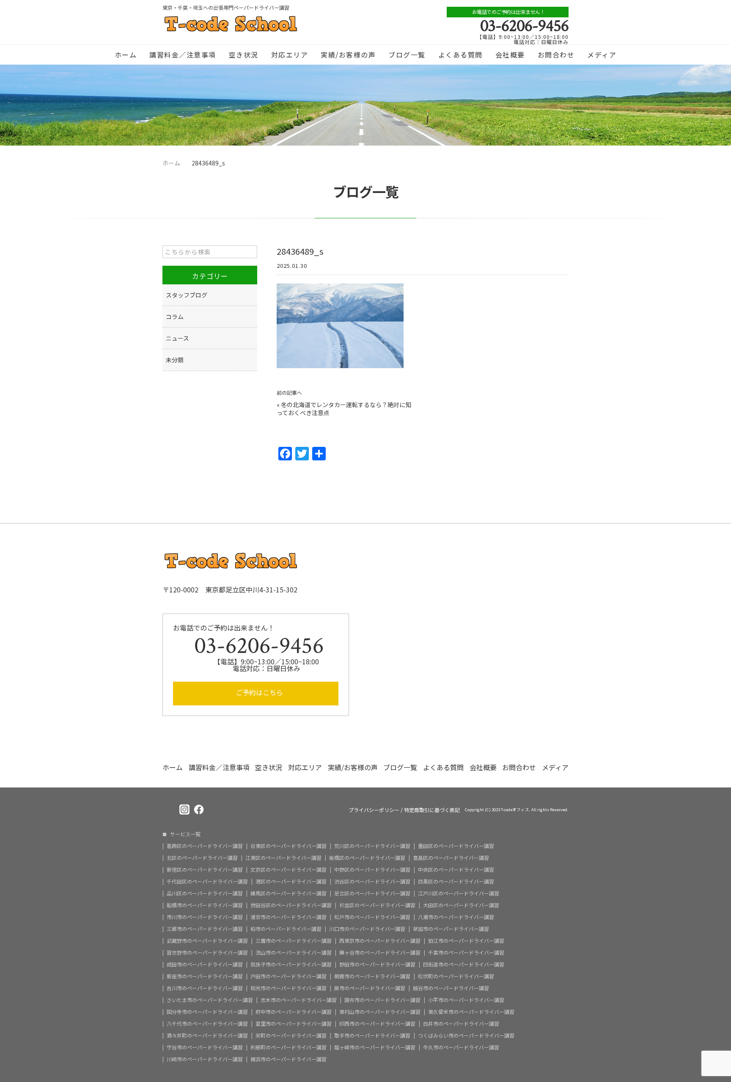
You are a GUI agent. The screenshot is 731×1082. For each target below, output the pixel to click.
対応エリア (289, 55)
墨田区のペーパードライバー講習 (456, 845)
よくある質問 (460, 55)
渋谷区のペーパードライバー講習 (372, 881)
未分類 (175, 359)
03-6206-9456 (524, 25)
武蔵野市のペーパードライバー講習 (207, 940)
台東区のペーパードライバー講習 (288, 845)
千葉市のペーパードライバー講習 (466, 952)
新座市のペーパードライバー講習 (205, 976)
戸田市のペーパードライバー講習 (288, 976)
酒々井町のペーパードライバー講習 (207, 1035)
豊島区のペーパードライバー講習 (451, 857)
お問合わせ (556, 55)
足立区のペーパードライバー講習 (372, 893)
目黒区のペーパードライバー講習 (456, 881)
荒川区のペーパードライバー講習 (372, 845)
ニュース (177, 338)
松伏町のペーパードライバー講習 (456, 976)
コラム (175, 316)
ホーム (126, 55)
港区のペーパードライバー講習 (291, 881)
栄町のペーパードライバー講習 (291, 1035)
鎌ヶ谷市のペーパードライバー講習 (379, 952)
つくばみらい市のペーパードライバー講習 (466, 1035)
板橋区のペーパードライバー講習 (367, 857)
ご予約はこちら (259, 692)
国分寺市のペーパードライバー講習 (207, 1011)
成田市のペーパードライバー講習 (205, 964)
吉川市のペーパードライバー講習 (205, 988)
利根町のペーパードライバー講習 (288, 1047)
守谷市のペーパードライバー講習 (205, 1047)
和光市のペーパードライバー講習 (288, 988)
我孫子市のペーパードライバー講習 (291, 964)
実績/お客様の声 (348, 55)
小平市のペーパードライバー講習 (466, 999)
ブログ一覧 (407, 55)
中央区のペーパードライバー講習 (456, 869)
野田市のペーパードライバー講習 (377, 964)
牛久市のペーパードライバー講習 (461, 1047)
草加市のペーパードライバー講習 (451, 928)
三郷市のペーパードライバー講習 (205, 928)
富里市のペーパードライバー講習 (294, 1023)
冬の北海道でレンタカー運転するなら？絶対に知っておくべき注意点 (344, 408)
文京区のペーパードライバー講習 (288, 869)
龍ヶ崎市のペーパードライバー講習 (374, 1047)
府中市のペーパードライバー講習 (294, 1011)
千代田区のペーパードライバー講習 (207, 881)
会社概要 (510, 55)
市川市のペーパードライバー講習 (205, 917)
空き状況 (243, 55)
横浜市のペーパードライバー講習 (288, 1059)
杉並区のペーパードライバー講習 (377, 905)
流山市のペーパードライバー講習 (294, 952)
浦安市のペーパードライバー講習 (288, 917)
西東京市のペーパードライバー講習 (379, 940)
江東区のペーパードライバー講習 (283, 857)
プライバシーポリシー (374, 809)
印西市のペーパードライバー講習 (377, 1023)
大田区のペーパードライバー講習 (461, 905)
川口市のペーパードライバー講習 (367, 928)
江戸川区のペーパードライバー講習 (458, 893)
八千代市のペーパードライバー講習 (207, 1023)
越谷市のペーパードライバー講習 (451, 988)
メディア (601, 55)
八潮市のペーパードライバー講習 (456, 917)
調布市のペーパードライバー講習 (382, 999)
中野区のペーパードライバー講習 (372, 869)
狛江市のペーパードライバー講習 (466, 940)
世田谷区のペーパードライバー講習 (291, 905)
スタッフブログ (186, 295)
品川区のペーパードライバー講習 (205, 893)
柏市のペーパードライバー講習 (286, 928)
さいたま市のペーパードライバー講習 (210, 999)
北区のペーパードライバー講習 (202, 857)
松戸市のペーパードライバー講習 (372, 917)
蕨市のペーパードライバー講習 (369, 988)
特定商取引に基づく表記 (432, 809)
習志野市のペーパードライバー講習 (207, 952)
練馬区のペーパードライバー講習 (288, 893)
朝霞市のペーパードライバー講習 (372, 976)
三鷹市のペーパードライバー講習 (294, 940)
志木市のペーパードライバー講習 (299, 999)
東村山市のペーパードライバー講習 (379, 1011)
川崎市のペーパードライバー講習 (205, 1059)
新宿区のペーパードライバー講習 (205, 869)
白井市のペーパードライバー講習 (461, 1023)
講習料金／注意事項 (182, 55)
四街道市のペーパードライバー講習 (463, 964)
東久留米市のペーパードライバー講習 (471, 1011)
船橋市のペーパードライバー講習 (205, 905)
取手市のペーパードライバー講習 (372, 1035)
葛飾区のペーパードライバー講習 (205, 845)
